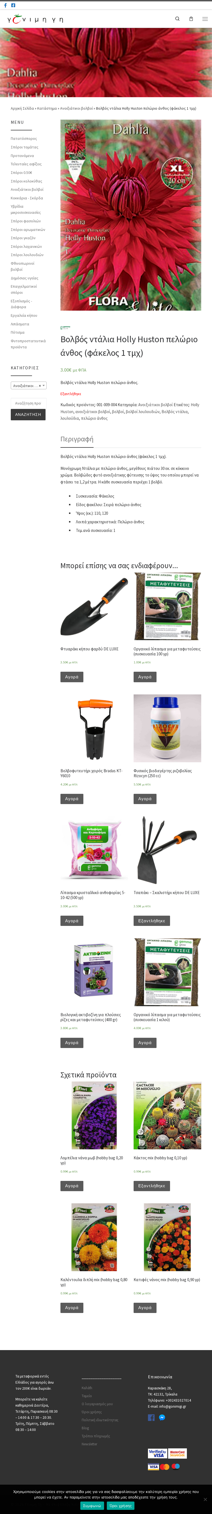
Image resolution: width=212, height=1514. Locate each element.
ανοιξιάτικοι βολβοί (92, 411)
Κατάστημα (47, 108)
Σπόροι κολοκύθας (26, 181)
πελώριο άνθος (94, 418)
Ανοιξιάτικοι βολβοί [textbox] (29, 385)
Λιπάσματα (20, 323)
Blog (85, 1428)
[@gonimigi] (13, 5)
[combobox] (29, 385)
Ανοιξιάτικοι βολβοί (76, 108)
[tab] (77, 439)
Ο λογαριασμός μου (97, 1404)
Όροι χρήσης (92, 1412)
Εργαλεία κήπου (24, 315)
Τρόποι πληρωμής (96, 1436)
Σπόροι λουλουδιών (27, 254)
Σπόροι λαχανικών (26, 246)
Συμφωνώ (92, 1505)
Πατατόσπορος (24, 138)
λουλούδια (69, 418)
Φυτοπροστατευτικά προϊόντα (28, 343)
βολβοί (118, 411)
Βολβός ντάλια (174, 411)
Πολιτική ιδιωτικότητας (100, 1420)
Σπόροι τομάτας (24, 147)
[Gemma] (65, 327)
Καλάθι (87, 1388)
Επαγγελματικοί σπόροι (24, 289)
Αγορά (72, 677)
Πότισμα (18, 332)
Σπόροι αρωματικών (28, 229)
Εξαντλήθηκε (151, 921)
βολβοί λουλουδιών (143, 411)
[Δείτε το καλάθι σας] (191, 19)
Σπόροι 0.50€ (21, 172)
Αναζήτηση (28, 414)
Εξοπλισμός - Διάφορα (21, 304)
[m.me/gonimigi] (5, 5)
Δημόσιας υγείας (24, 277)
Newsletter (89, 1444)
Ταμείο (87, 1396)
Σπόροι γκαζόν (23, 237)
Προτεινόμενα (22, 155)
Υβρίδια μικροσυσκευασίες (26, 209)
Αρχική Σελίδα (23, 108)
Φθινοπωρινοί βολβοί (22, 266)
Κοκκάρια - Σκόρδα (27, 197)
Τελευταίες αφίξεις (26, 163)
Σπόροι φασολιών (26, 220)
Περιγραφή (77, 438)
